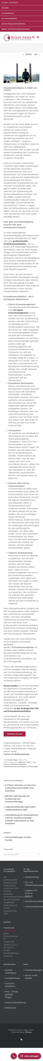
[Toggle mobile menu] (38, 37)
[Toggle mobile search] (33, 37)
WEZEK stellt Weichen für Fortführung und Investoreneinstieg (17, 799)
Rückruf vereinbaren (10, 971)
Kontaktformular (11, 978)
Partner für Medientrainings (17, 754)
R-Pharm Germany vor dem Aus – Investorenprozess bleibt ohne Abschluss (21, 788)
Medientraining (31, 877)
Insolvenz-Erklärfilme (10, 985)
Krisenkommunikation (18, 764)
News (29, 762)
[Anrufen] (14, 1056)
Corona (6, 764)
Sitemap (28, 1032)
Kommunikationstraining (31, 906)
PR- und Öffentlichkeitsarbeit (31, 883)
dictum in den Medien (31, 976)
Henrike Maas (12, 760)
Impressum (9, 928)
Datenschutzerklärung (11, 1002)
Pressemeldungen (31, 970)
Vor (35, 54)
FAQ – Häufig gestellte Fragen (11, 994)
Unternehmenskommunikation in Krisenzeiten (21, 766)
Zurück (28, 54)
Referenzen (10, 1008)
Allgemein (22, 762)
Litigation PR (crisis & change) (31, 893)
